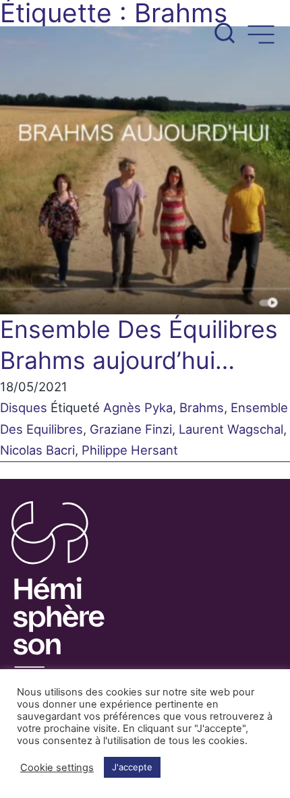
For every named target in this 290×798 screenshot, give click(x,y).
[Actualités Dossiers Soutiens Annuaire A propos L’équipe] (145, 25)
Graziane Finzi (131, 429)
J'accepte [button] (132, 767)
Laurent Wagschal (231, 429)
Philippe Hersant (130, 450)
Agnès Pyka (138, 407)
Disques (23, 407)
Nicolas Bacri (37, 450)
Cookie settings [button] (57, 768)
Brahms (201, 407)
